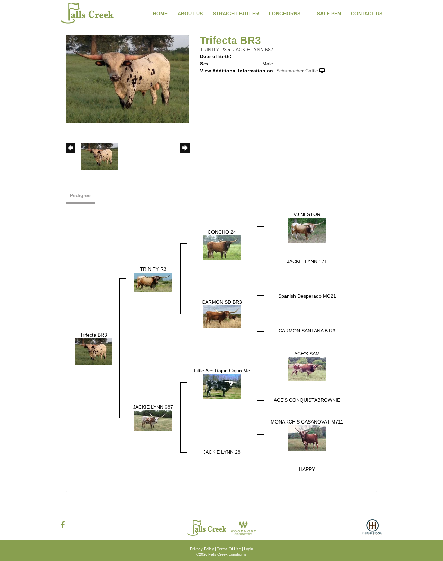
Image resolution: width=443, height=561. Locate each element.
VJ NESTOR (306, 214)
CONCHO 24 (222, 232)
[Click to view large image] (127, 78)
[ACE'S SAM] (307, 368)
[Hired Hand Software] (372, 529)
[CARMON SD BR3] (222, 316)
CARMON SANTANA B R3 (307, 330)
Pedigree (80, 195)
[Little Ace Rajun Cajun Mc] (222, 386)
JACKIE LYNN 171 (307, 261)
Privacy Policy (202, 549)
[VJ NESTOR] (307, 230)
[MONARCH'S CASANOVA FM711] (307, 437)
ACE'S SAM (307, 353)
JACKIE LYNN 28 (222, 452)
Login (248, 549)
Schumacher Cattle (297, 70)
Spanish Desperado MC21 (307, 296)
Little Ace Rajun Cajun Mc (222, 370)
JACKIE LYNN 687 (253, 49)
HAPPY (307, 469)
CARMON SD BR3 (222, 302)
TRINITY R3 (213, 49)
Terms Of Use (229, 549)
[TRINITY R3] (153, 282)
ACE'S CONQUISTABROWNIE (307, 400)
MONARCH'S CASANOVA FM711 (307, 422)
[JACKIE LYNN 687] (153, 420)
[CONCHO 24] (222, 247)
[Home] (207, 528)
